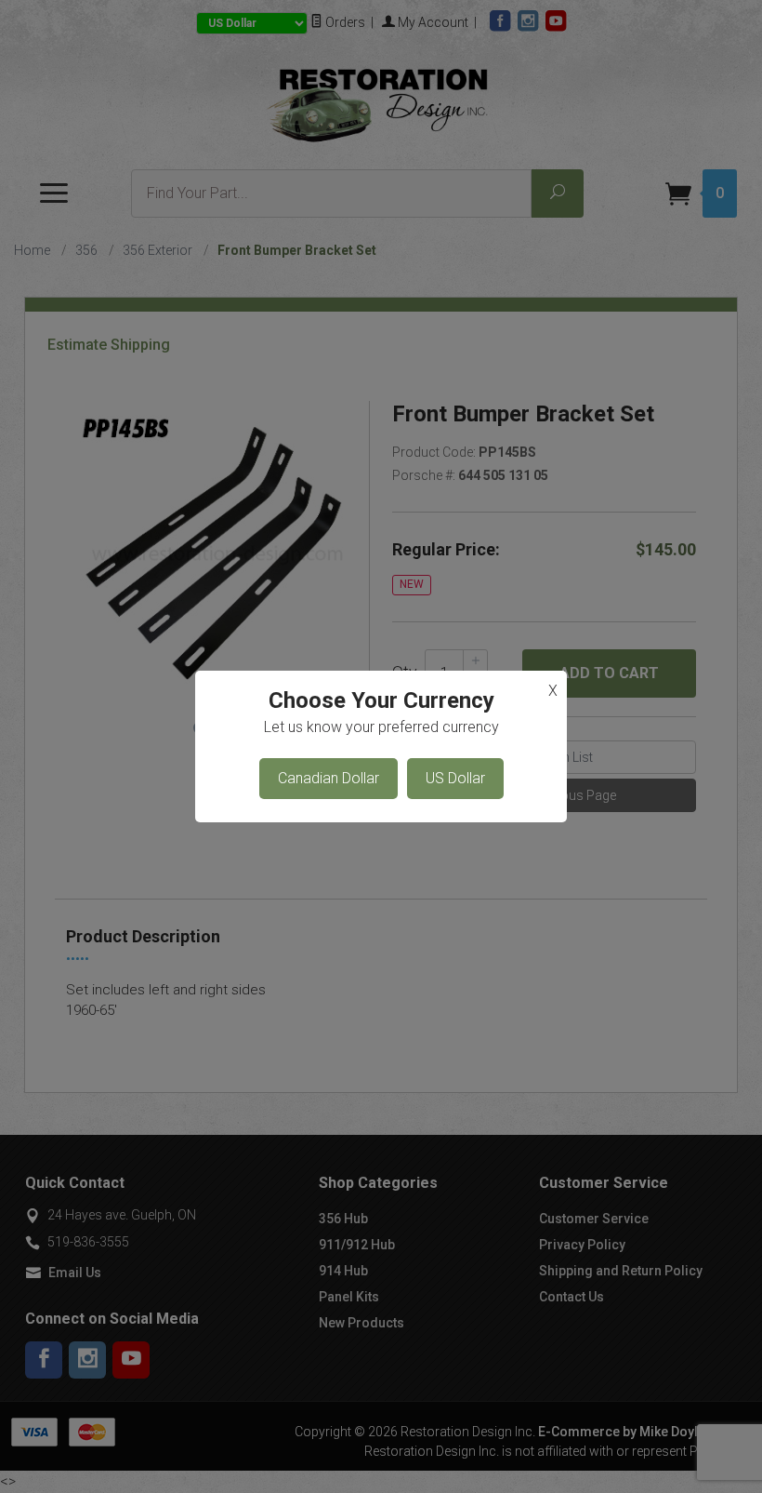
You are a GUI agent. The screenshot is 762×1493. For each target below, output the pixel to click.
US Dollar (455, 778)
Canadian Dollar (328, 778)
